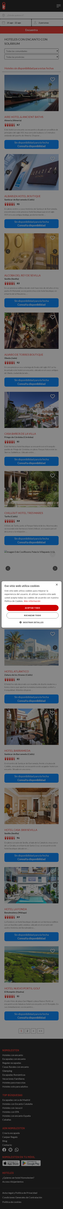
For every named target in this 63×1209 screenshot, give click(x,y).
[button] (31, 622)
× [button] (57, 585)
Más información (32, 601)
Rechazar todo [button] (32, 615)
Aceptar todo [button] (32, 608)
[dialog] (32, 604)
